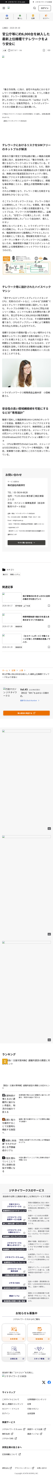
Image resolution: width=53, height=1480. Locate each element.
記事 (13, 670)
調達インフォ (33, 1433)
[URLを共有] (49, 50)
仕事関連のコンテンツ (36, 1399)
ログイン (45, 8)
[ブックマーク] (44, 50)
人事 (21, 670)
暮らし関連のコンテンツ (12, 1404)
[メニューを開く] (3, 8)
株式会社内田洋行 (16, 485)
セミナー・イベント (10, 1408)
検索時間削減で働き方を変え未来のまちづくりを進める (36, 618)
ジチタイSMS (7, 1438)
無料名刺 (6, 1433)
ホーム (5, 670)
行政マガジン (33, 1408)
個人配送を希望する (25, 713)
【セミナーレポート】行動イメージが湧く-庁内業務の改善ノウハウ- (36, 638)
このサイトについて (10, 1399)
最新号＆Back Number (28, 700)
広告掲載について (9, 1454)
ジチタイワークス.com (16, 2)
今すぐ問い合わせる (25, 542)
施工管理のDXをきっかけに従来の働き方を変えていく (36, 597)
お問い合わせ (42, 1468)
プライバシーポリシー (23, 1468)
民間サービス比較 (35, 1429)
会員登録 (31, 1413)
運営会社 (5, 1468)
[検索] (34, 8)
